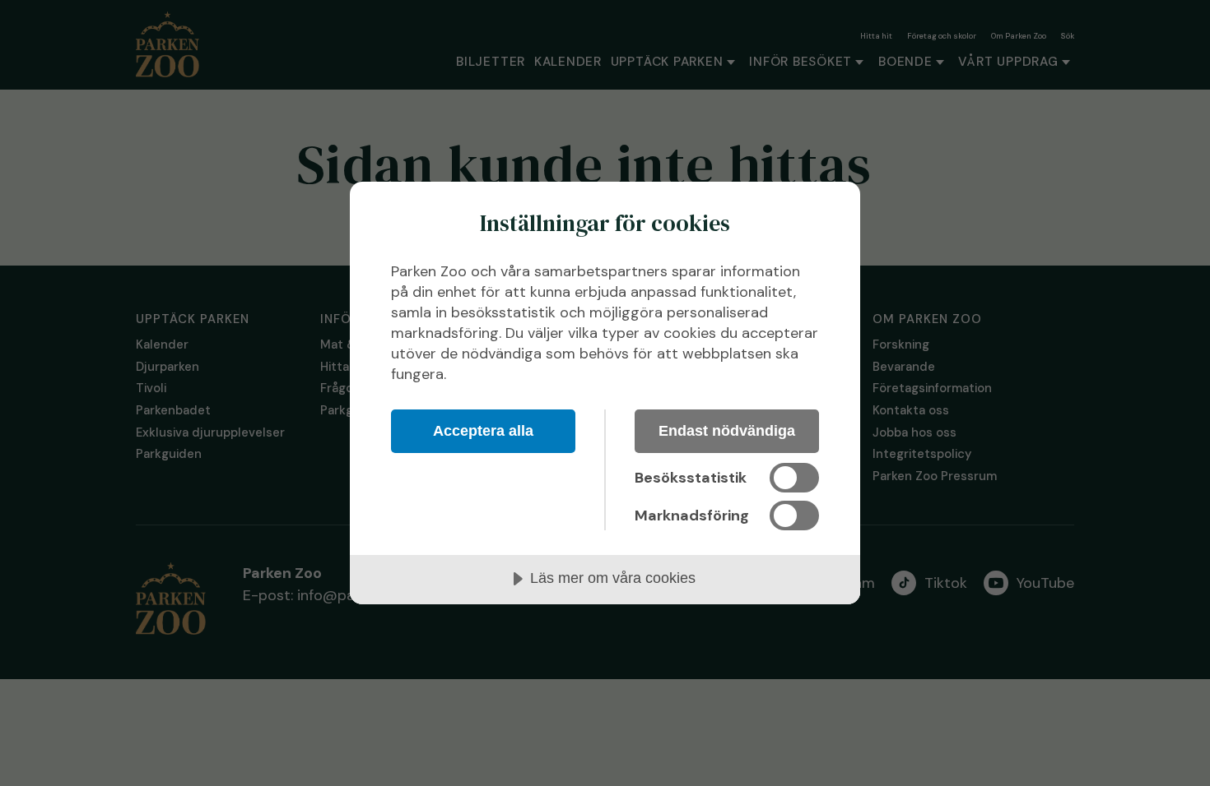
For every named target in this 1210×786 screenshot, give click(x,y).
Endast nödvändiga (727, 431)
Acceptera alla (483, 431)
